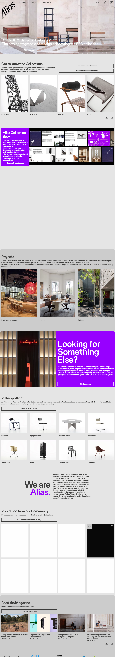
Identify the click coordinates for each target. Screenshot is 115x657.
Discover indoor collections (86, 66)
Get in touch (46, 2)
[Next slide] (112, 118)
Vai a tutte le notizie (29, 611)
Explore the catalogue (15, 163)
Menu (23, 2)
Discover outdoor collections (86, 70)
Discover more (29, 50)
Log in (105, 2)
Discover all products (28, 409)
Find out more (85, 384)
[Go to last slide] (107, 118)
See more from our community (29, 520)
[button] (15, 540)
